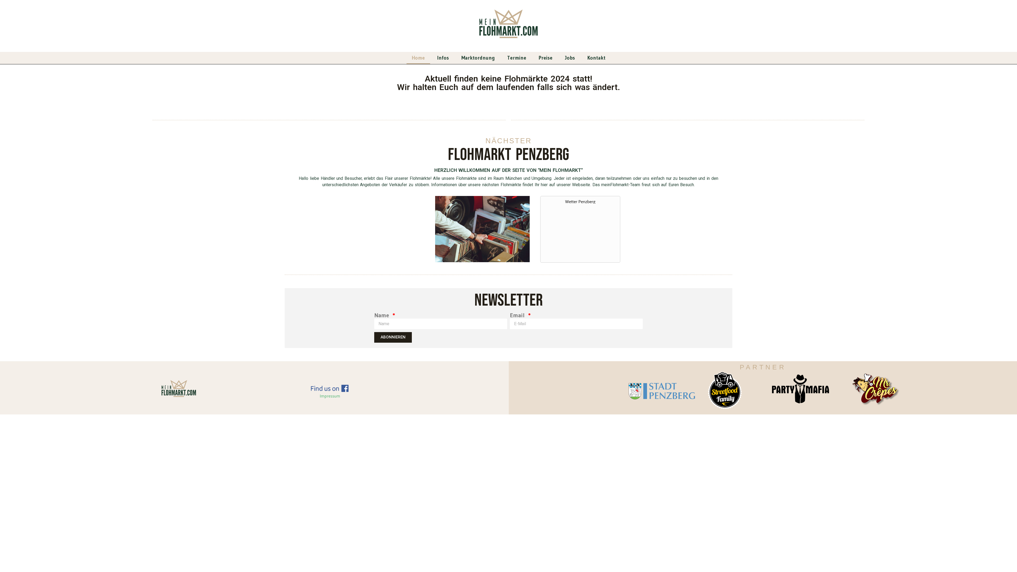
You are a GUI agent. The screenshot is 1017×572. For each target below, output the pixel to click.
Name (382, 315)
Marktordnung (478, 58)
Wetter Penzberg (580, 201)
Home (418, 58)
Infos (443, 58)
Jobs (570, 58)
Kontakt (596, 58)
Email (518, 315)
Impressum (330, 396)
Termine (516, 58)
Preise (545, 58)
